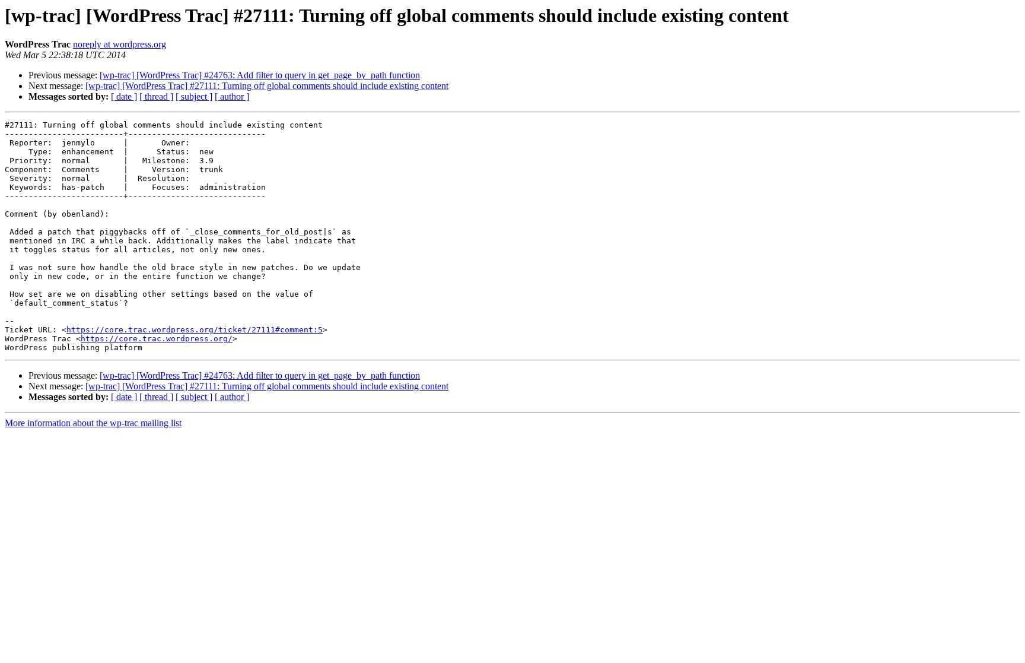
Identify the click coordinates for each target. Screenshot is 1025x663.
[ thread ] (156, 96)
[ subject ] (194, 96)
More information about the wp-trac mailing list (93, 423)
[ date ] (124, 96)
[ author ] (232, 96)
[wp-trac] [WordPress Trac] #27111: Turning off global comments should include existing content (266, 86)
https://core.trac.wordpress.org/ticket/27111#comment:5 (194, 329)
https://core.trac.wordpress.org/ (157, 338)
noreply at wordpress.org (119, 44)
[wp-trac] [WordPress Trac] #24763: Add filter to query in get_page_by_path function (260, 75)
